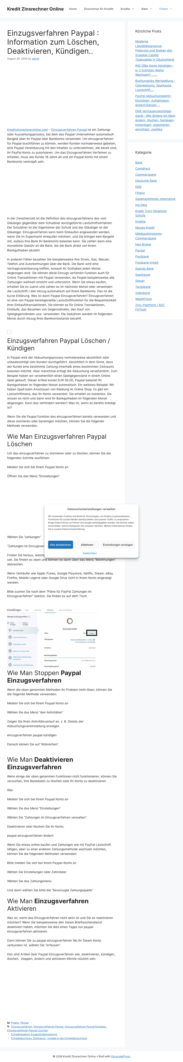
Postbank (142, 256)
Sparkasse (142, 275)
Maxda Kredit (145, 227)
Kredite (125, 9)
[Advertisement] (62, 92)
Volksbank (142, 293)
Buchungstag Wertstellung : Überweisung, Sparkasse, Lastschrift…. (155, 85)
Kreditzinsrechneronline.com (27, 129)
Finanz (163, 9)
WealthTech (143, 299)
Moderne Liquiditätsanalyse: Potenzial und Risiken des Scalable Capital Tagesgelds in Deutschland (154, 50)
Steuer (140, 281)
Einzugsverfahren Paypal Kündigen (85, 1026)
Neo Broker (143, 244)
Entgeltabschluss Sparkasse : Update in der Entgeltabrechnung (49, 1038)
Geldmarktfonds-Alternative (155, 199)
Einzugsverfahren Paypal (69, 129)
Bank (145, 9)
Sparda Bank (144, 268)
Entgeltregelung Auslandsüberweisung (34, 1034)
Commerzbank (145, 174)
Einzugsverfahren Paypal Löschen (27, 1030)
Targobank (143, 287)
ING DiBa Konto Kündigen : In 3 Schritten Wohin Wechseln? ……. (154, 70)
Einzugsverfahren (21, 1026)
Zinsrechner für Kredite (98, 9)
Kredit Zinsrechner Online (35, 9)
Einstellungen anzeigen (118, 544)
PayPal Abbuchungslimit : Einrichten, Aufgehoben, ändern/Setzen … (153, 100)
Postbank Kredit (146, 262)
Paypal (24, 1022)
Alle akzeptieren (60, 544)
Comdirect (142, 168)
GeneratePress (120, 1056)
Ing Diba (141, 205)
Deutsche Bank (146, 181)
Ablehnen (87, 544)
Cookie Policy (90, 553)
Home (73, 9)
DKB (138, 187)
